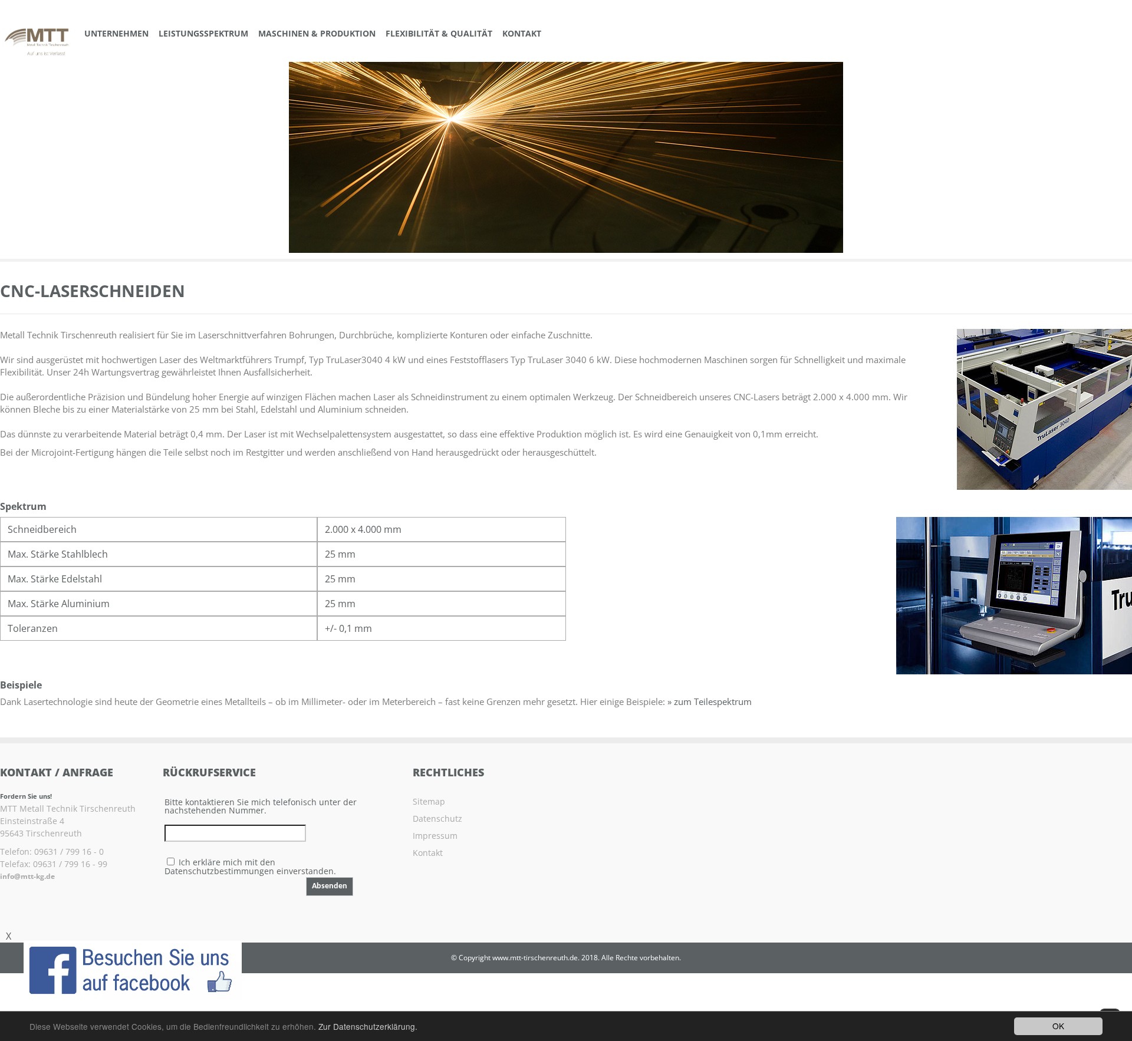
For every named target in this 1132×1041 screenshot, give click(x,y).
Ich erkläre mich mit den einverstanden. (250, 866)
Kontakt (521, 33)
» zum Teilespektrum (709, 701)
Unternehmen (116, 33)
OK (1058, 1026)
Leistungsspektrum (203, 33)
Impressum (435, 835)
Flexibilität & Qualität (439, 33)
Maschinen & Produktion (317, 33)
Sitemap (429, 801)
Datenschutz (437, 818)
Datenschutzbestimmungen (219, 871)
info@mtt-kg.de (27, 876)
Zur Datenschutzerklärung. (367, 1026)
